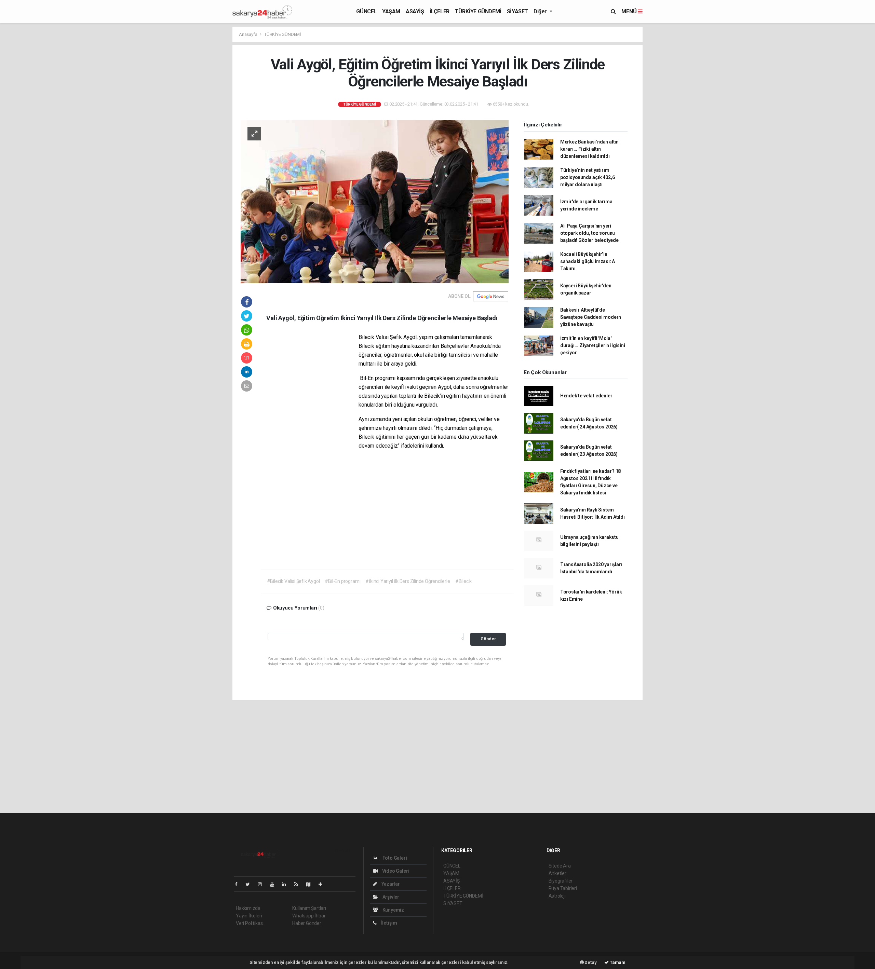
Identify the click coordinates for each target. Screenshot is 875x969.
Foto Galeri (394, 858)
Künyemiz (392, 910)
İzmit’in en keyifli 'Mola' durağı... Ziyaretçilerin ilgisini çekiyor (592, 345)
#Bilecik (463, 581)
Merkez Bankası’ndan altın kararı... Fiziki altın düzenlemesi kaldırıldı (589, 149)
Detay (590, 962)
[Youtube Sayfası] (275, 884)
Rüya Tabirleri (563, 888)
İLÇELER (439, 11)
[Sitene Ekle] (323, 884)
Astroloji (557, 896)
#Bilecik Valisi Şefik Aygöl (293, 581)
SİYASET (517, 11)
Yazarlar (390, 884)
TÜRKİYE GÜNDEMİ (478, 11)
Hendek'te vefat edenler (586, 395)
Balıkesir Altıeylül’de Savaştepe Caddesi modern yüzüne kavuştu (590, 317)
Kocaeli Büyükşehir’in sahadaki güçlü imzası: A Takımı (587, 261)
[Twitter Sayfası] (250, 884)
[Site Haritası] (311, 884)
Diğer (541, 11)
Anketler (557, 873)
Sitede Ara (560, 866)
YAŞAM (391, 11)
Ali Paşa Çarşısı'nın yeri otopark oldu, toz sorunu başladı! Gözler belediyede (589, 233)
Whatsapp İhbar (308, 915)
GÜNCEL (366, 11)
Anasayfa (248, 34)
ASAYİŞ (415, 11)
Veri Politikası (250, 923)
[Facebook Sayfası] (239, 884)
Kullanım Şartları (309, 908)
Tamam (617, 962)
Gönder (488, 638)
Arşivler (390, 897)
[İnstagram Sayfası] (263, 884)
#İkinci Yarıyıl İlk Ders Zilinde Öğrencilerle (407, 581)
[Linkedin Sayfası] (287, 884)
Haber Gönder (306, 923)
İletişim (388, 923)
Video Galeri (395, 871)
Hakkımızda (248, 908)
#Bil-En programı (342, 581)
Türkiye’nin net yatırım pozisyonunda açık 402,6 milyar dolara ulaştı (587, 177)
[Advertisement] (143, 74)
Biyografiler (561, 881)
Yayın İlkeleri (249, 915)
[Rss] (299, 884)
